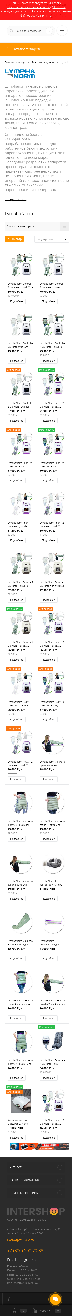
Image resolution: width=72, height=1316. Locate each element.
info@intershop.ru (32, 1260)
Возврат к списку (16, 199)
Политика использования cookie (28, 7)
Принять (46, 15)
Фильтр (17, 239)
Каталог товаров (25, 49)
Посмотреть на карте (21, 1240)
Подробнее (16, 301)
